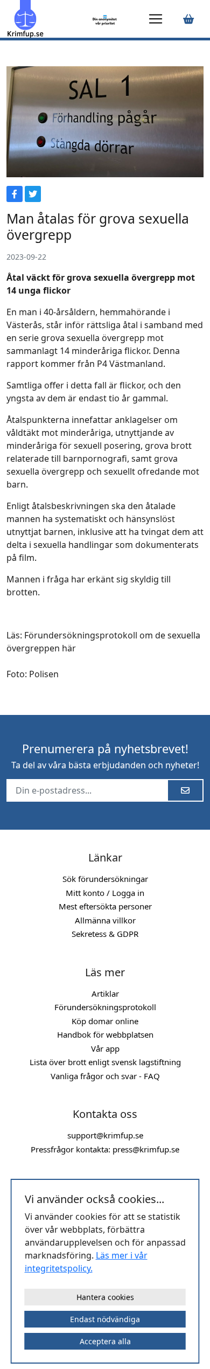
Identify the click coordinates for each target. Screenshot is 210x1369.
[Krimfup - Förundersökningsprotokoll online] (47, 19)
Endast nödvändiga (105, 1319)
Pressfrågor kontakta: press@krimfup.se (105, 1149)
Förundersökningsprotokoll (105, 1007)
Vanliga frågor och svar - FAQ (105, 1076)
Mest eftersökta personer (105, 906)
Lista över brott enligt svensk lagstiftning (105, 1062)
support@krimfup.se (105, 1135)
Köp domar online (105, 1021)
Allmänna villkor (105, 920)
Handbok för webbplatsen (105, 1034)
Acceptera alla (105, 1341)
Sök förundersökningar (105, 878)
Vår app (105, 1048)
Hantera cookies (105, 1297)
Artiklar (105, 993)
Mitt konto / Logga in (105, 892)
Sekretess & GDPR (105, 933)
